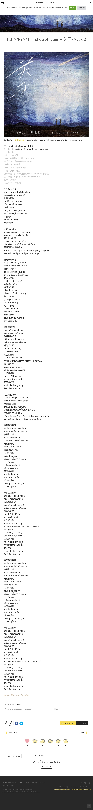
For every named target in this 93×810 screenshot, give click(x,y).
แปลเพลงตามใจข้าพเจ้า (44, 2)
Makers (8, 2)
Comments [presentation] (13, 756)
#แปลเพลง (10, 704)
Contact (5, 785)
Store (15, 2)
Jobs (11, 785)
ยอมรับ (72, 8)
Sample (26, 783)
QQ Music (19, 140)
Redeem (34, 783)
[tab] (14, 756)
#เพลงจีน (18, 704)
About (41, 783)
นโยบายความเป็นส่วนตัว (47, 8)
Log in (47, 767)
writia (55, 2)
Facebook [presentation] (40, 756)
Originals (12, 783)
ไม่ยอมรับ (81, 8)
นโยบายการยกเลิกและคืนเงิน (81, 790)
